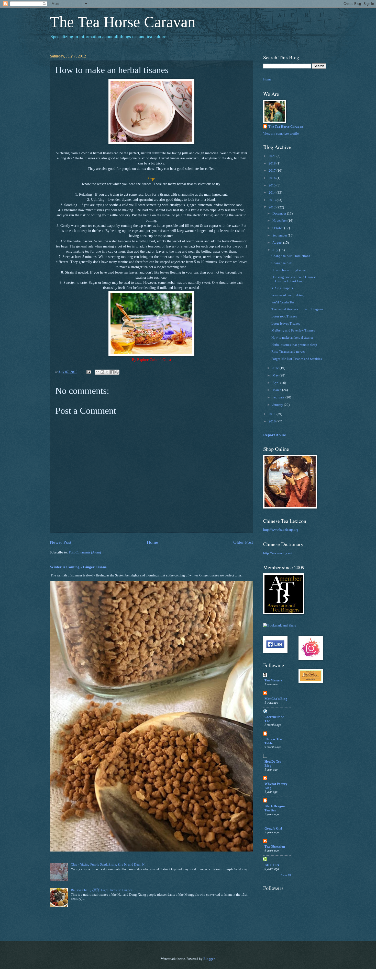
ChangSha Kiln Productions (290, 256)
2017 (273, 170)
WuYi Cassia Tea (282, 302)
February (278, 397)
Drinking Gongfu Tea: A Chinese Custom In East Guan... (293, 279)
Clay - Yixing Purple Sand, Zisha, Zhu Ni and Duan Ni (108, 864)
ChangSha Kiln (282, 263)
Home (152, 542)
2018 (273, 163)
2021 (273, 156)
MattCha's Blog (275, 699)
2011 (273, 414)
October (278, 228)
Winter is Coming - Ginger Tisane (78, 567)
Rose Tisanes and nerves (288, 351)
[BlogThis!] (102, 372)
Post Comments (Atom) (85, 552)
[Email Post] (88, 372)
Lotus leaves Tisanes (285, 323)
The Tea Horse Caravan (122, 22)
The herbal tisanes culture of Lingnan (297, 309)
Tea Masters (273, 680)
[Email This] (97, 372)
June (276, 368)
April (276, 383)
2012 (273, 207)
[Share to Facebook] (112, 372)
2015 (273, 185)
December (279, 213)
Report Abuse (274, 435)
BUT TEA (271, 865)
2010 (273, 421)
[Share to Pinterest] (116, 372)
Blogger (208, 959)
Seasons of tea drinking (287, 295)
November (279, 220)
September (280, 235)
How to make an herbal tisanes (292, 337)
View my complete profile (281, 133)
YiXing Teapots (282, 288)
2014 (273, 192)
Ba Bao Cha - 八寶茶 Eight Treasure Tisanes (101, 890)
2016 (273, 178)
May (276, 375)
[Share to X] (107, 372)
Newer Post (60, 542)
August (277, 242)
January (278, 405)
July (275, 250)
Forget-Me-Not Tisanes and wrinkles (296, 359)
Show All (286, 875)
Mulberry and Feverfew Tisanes (293, 330)
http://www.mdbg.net (277, 553)
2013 (273, 200)
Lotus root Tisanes (284, 316)
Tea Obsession (274, 846)
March (277, 390)
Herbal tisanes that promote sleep (294, 345)
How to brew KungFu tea (288, 270)
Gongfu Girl (273, 828)
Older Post (243, 542)
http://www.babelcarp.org (280, 529)
